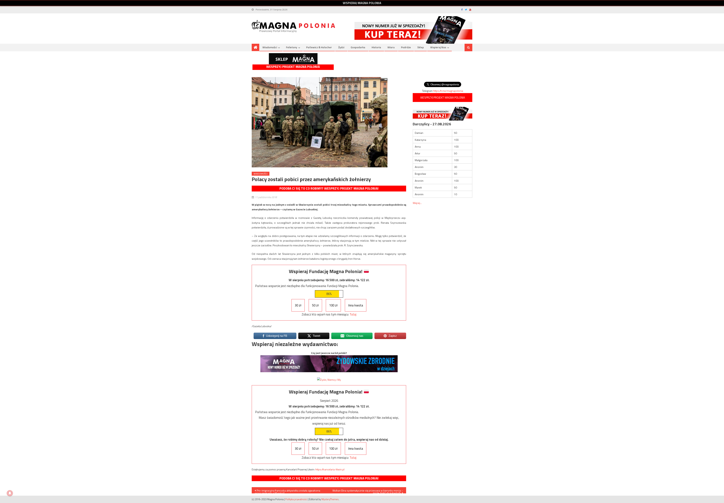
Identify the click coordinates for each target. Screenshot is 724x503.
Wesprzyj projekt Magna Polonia (293, 66)
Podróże (406, 47)
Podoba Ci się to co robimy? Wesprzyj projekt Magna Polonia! (328, 188)
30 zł (298, 305)
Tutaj (353, 314)
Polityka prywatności (296, 499)
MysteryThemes (330, 499)
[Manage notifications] (10, 493)
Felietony (291, 47)
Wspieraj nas (438, 47)
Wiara (391, 47)
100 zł (333, 305)
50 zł (315, 305)
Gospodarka (358, 47)
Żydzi (341, 47)
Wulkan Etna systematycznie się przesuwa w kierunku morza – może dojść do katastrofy (367, 490)
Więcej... (417, 203)
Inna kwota (355, 305)
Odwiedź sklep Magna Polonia (293, 58)
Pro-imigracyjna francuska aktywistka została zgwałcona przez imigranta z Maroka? (287, 490)
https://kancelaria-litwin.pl (329, 469)
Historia (376, 47)
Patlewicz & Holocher (319, 47)
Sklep (420, 47)
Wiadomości (269, 47)
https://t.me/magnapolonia (448, 91)
